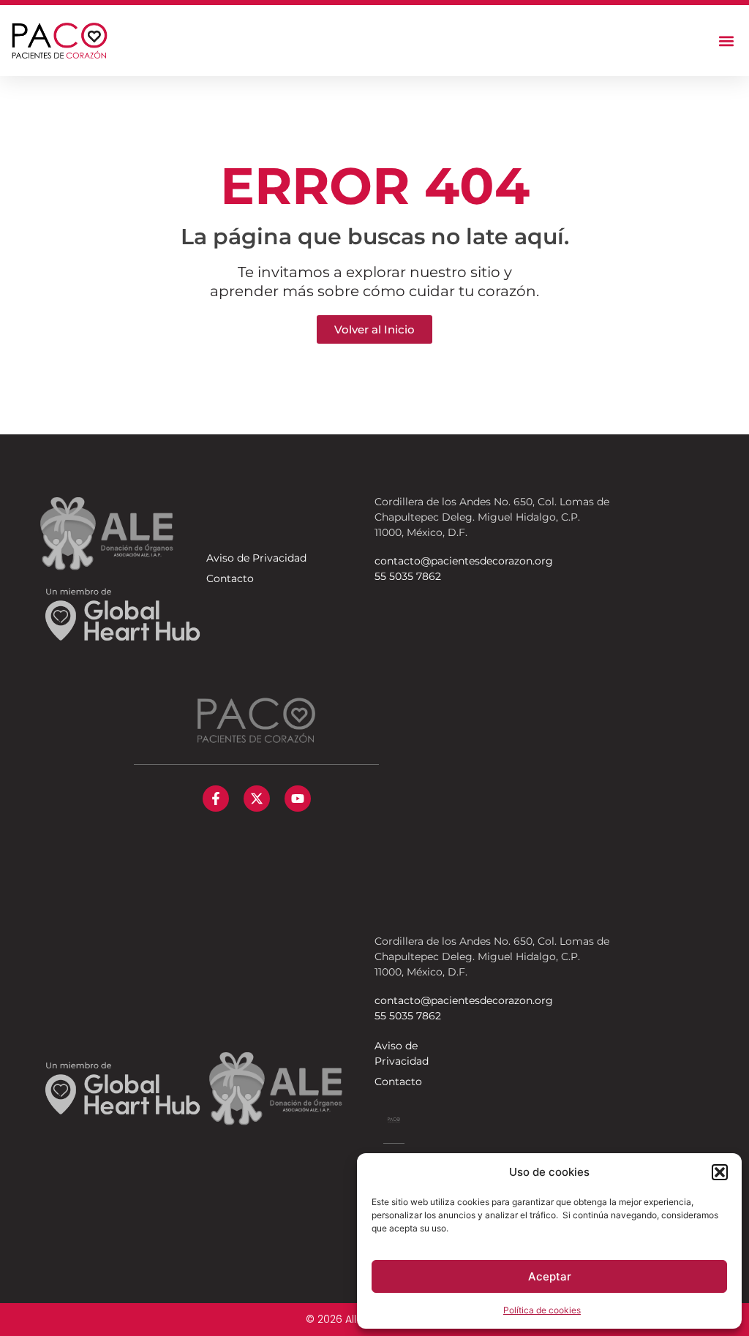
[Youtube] (298, 798)
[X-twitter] (257, 798)
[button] (719, 1172)
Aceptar (549, 1276)
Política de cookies (542, 1310)
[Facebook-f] (216, 798)
